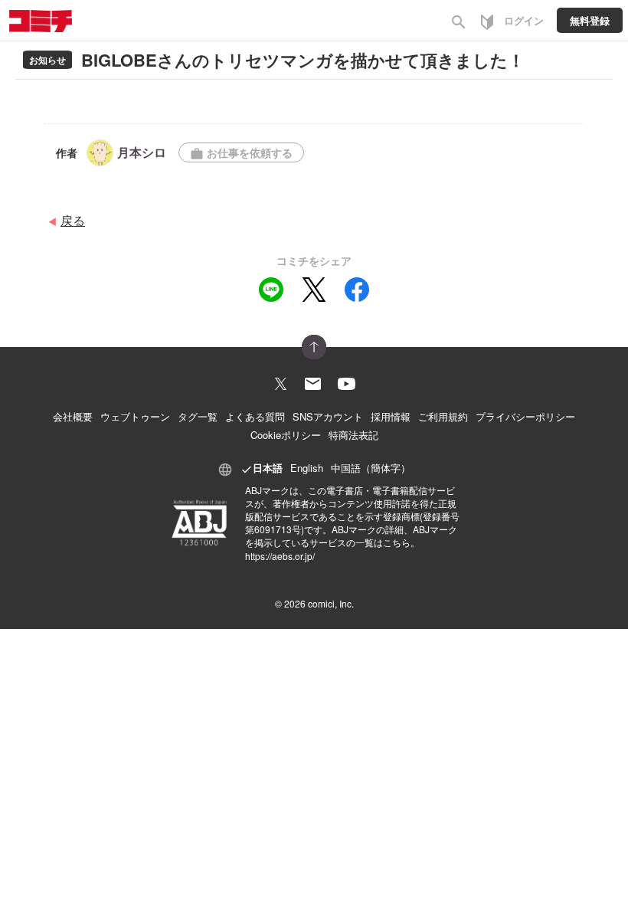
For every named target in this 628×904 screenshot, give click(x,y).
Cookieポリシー (285, 434)
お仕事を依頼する (241, 153)
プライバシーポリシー (525, 416)
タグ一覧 (198, 416)
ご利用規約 (443, 416)
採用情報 (390, 416)
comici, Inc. (331, 603)
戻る (73, 220)
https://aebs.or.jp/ (280, 555)
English (306, 467)
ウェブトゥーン (135, 416)
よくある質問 (255, 416)
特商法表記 (353, 434)
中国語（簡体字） (370, 467)
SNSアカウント (328, 416)
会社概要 (73, 416)
